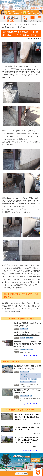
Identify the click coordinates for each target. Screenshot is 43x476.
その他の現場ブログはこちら (32, 450)
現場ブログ (12, 25)
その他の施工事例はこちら (33, 355)
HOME (4, 25)
